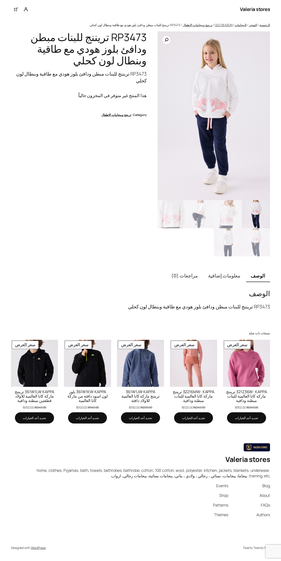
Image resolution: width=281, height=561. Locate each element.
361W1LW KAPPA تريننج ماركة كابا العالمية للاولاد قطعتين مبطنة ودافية (34, 396)
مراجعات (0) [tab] (184, 275)
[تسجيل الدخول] (26, 9)
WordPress (38, 548)
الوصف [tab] (258, 275)
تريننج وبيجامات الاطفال (198, 25)
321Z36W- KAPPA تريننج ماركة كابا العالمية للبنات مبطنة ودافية (246, 396)
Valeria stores (255, 9)
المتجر (253, 25)
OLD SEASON (223, 25)
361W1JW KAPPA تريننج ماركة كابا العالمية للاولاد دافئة (140, 396)
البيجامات (241, 25)
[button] (166, 40)
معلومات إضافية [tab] (224, 275)
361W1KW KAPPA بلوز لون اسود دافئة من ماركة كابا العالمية (87, 396)
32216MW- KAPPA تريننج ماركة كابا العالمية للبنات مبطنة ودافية (193, 396)
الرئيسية (264, 25)
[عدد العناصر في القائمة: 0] (16, 9)
